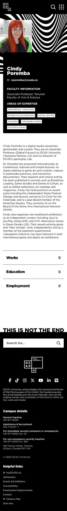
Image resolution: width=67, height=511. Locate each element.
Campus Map (13, 499)
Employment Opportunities (18, 490)
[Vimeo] (56, 380)
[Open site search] (53, 7)
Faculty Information (23, 88)
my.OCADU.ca (13, 472)
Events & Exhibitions (14, 481)
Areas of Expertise (22, 103)
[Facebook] (10, 380)
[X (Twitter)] (33, 380)
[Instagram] (24, 380)
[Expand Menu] (61, 7)
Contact (7, 494)
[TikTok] (17, 380)
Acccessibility (10, 486)
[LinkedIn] (49, 380)
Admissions (9, 477)
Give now (8, 503)
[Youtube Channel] (40, 380)
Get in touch (9, 426)
